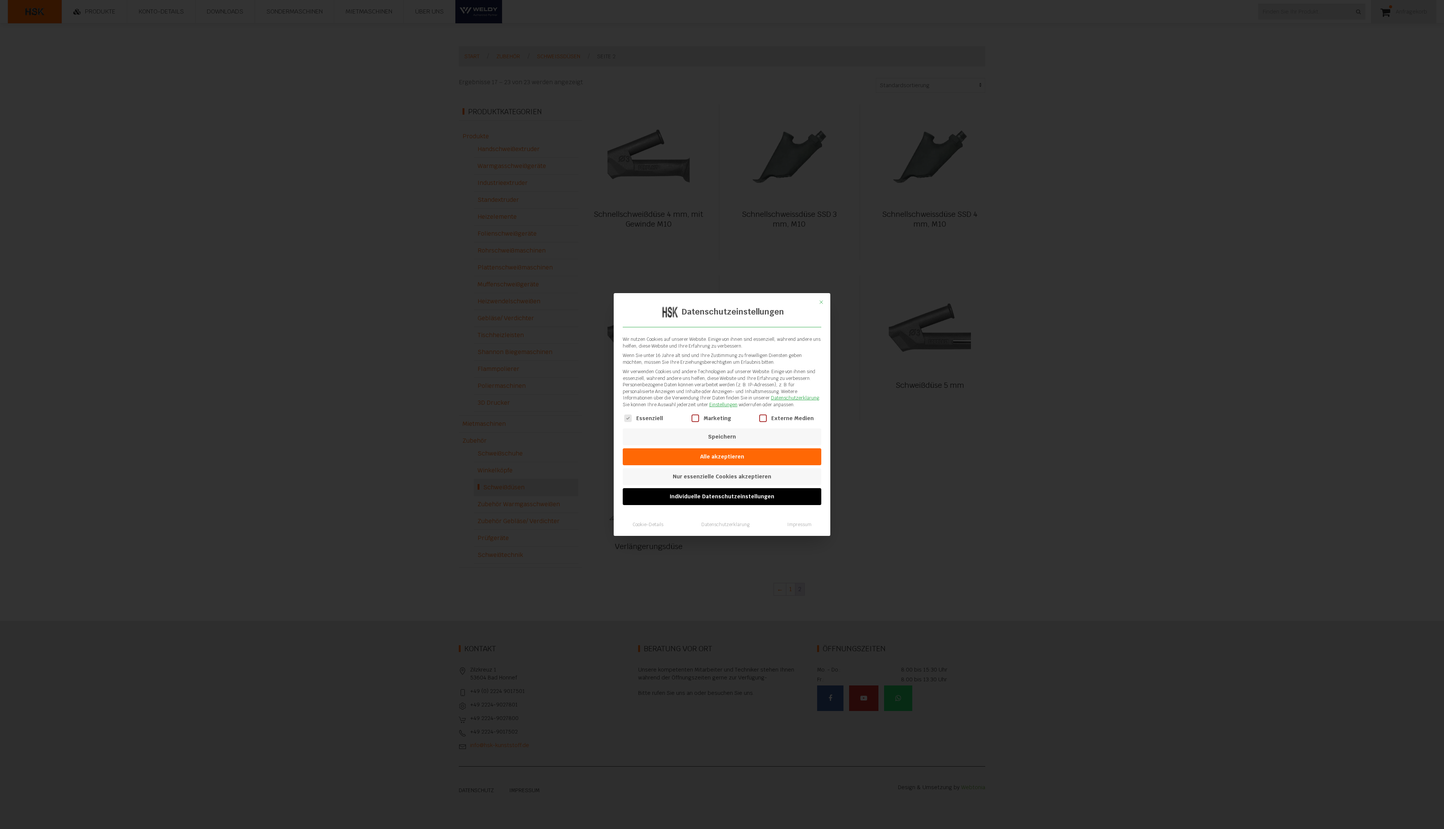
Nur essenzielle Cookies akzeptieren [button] (722, 476)
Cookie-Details (648, 525)
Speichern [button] (722, 436)
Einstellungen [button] (723, 405)
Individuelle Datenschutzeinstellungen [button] (722, 496)
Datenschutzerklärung (795, 398)
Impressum (799, 525)
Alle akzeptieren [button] (722, 456)
